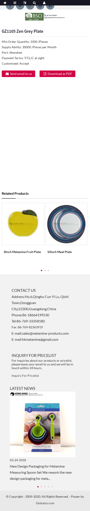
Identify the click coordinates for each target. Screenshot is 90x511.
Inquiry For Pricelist (25, 375)
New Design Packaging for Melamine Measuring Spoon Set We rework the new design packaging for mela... (41, 472)
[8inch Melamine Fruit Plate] (23, 223)
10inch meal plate (59, 252)
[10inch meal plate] (66, 223)
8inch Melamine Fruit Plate (22, 252)
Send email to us (21, 74)
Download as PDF (60, 74)
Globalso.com (45, 503)
